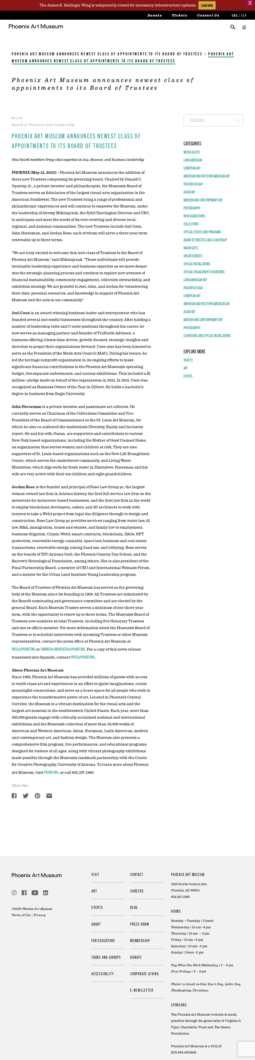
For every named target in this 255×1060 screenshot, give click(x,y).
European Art (192, 167)
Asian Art (189, 191)
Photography (192, 207)
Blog (134, 907)
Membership (140, 940)
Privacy (40, 915)
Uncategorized (193, 255)
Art (186, 367)
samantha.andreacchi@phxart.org (63, 648)
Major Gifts (191, 247)
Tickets (179, 15)
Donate (155, 15)
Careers (137, 890)
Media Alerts (192, 151)
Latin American (193, 159)
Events (188, 375)
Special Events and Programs (202, 231)
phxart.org (51, 772)
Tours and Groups (106, 957)
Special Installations (197, 263)
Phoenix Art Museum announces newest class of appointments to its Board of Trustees (107, 53)
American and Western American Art (207, 175)
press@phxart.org (23, 648)
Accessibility (102, 973)
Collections (191, 223)
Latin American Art (195, 279)
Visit (95, 874)
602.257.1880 (180, 897)
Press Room (139, 923)
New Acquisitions (194, 215)
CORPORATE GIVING (144, 973)
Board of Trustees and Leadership (205, 239)
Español (243, 15)
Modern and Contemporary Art (203, 199)
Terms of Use (21, 915)
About (96, 923)
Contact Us (208, 15)
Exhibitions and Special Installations (207, 335)
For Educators (103, 940)
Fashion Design (193, 183)
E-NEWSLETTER (141, 989)
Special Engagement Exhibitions (204, 271)
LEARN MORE (207, 5)
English (234, 15)
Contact (136, 874)
